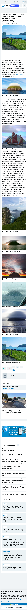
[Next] (25, 405)
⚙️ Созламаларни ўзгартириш (14, 607)
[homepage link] (6, 5)
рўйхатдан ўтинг (8, 388)
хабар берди (19, 74)
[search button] (20, 5)
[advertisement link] (14, 5)
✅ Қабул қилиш (14, 604)
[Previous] (2, 405)
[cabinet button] (24, 5)
